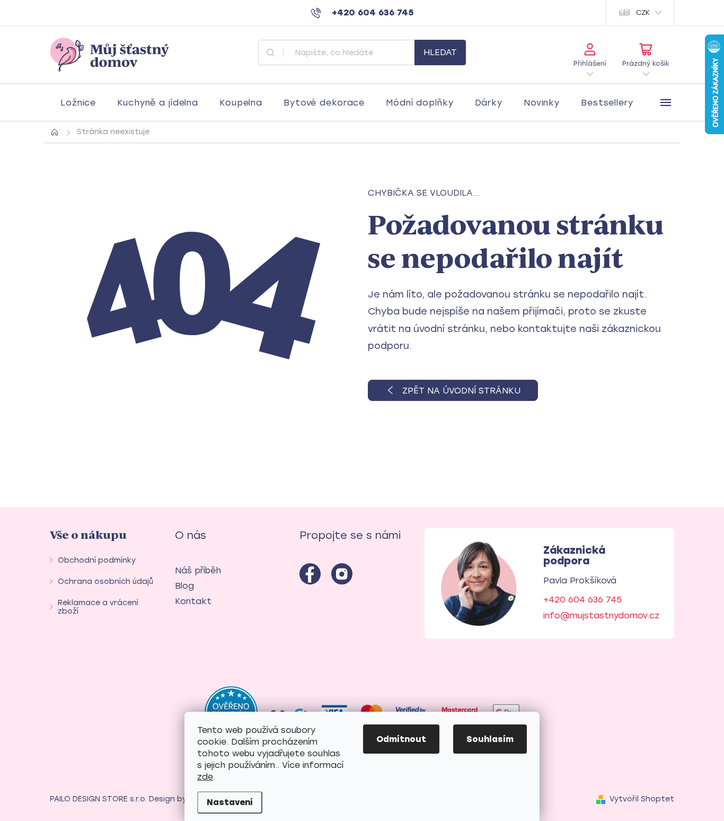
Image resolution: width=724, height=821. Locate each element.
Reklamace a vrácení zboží (98, 607)
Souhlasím (490, 739)
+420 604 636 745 (582, 600)
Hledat (440, 52)
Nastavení (230, 802)
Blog (184, 586)
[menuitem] (78, 103)
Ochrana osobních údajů (105, 581)
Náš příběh (198, 570)
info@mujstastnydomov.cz (601, 615)
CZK (643, 12)
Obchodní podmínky (97, 560)
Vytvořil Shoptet (642, 798)
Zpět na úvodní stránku (461, 391)
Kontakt (193, 601)
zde (205, 777)
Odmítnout (401, 739)
